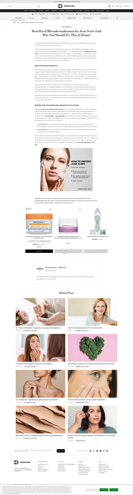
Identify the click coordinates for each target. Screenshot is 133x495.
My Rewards (61, 466)
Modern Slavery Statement (106, 469)
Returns (40, 467)
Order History (62, 471)
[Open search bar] (117, 18)
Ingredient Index (72, 18)
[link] (120, 6)
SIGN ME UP (61, 450)
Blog (19, 22)
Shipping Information (43, 469)
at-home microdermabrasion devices (52, 109)
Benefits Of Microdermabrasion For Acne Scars (32, 22)
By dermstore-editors (30, 330)
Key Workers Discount (84, 471)
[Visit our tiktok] (104, 451)
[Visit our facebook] (90, 451)
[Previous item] (26, 231)
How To (58, 18)
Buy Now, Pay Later (83, 474)
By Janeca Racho (80, 440)
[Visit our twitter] (94, 451)
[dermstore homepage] (66, 6)
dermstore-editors (55, 267)
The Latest (18, 18)
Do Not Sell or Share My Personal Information (23, 470)
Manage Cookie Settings (92, 489)
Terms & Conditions (104, 467)
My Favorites (61, 467)
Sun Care (31, 18)
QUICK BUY (39, 251)
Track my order (42, 471)
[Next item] (106, 231)
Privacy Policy (102, 464)
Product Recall (103, 471)
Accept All (113, 489)
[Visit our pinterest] (107, 451)
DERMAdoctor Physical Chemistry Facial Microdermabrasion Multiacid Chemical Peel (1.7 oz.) (68, 237)
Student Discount (83, 472)
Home (14, 22)
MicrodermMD (49, 116)
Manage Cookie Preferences (21, 468)
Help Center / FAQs (43, 464)
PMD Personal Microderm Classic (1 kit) (97, 236)
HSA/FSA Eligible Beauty (84, 467)
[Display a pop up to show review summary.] (45, 243)
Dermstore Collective (84, 469)
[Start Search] (39, 6)
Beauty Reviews (88, 18)
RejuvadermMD (60, 116)
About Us (80, 464)
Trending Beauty (104, 18)
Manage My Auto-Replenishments (67, 464)
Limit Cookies (104, 489)
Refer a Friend (61, 469)
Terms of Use (16, 493)
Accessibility (102, 472)
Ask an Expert (82, 466)
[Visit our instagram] (97, 451)
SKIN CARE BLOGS (66, 27)
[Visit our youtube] (100, 451)
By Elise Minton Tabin (30, 366)
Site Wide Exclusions (104, 466)
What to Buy (45, 18)
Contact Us (41, 466)
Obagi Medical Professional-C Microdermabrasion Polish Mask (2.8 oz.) (39, 237)
